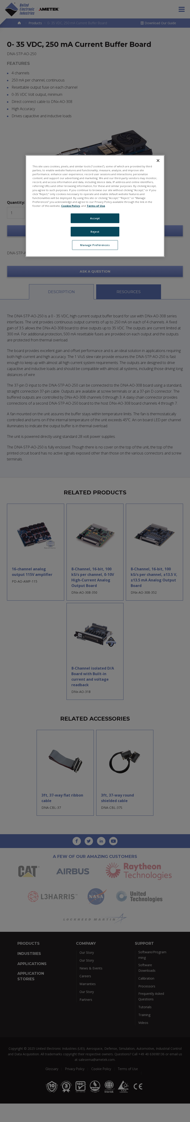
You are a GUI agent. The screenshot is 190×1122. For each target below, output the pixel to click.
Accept (95, 218)
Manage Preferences (95, 245)
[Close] (158, 161)
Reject (95, 231)
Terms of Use (96, 205)
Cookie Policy (70, 205)
